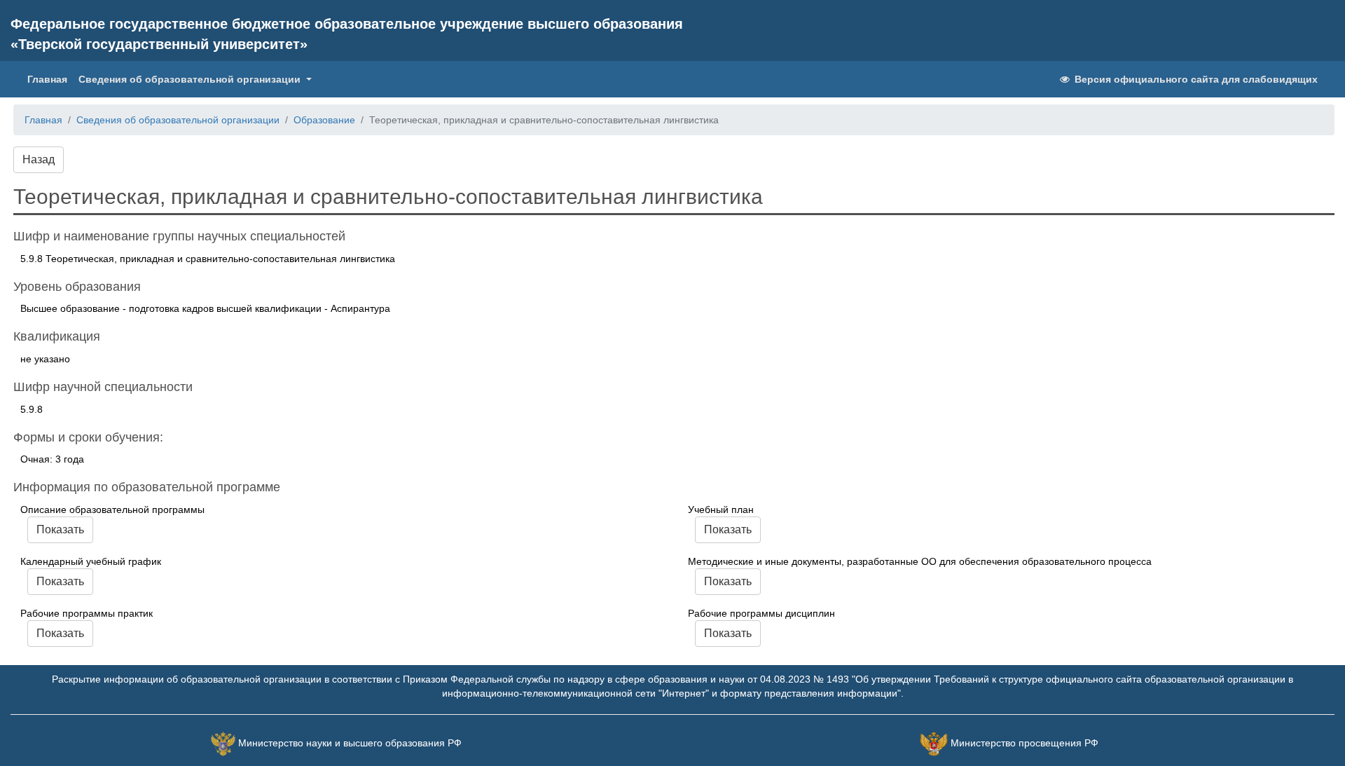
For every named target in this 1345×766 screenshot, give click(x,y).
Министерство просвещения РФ (1024, 742)
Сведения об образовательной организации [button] (190, 79)
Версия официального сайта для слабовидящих (1195, 79)
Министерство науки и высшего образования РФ (350, 742)
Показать (60, 529)
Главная (50, 79)
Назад (38, 159)
